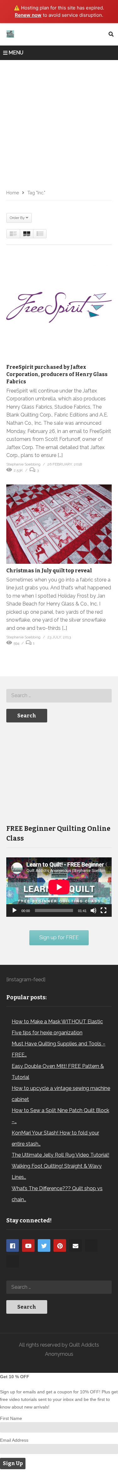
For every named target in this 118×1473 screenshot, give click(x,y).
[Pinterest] (59, 1245)
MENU (15, 53)
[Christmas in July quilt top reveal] (59, 524)
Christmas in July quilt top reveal (49, 571)
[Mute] (93, 910)
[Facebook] (12, 1245)
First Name (11, 1418)
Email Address (14, 1440)
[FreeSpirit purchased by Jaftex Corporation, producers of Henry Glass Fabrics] (59, 307)
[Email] (75, 1245)
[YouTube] (28, 1245)
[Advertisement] (59, 122)
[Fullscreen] (103, 910)
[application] (59, 887)
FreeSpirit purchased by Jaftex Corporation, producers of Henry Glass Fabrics (57, 374)
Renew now (28, 15)
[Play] (14, 910)
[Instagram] (91, 1245)
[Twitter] (44, 1245)
